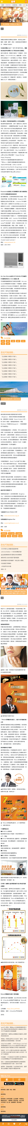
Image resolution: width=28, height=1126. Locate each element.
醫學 (18, 341)
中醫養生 (21, 1099)
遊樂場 (15, 536)
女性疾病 (3, 1102)
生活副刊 (3, 403)
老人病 (8, 1102)
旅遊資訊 (4, 533)
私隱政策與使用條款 (15, 1117)
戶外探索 (11, 533)
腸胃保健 (15, 1100)
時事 (20, 5)
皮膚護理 (13, 1102)
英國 (21, 536)
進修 (8, 343)
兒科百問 (21, 1100)
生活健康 (15, 1099)
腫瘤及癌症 (4, 1100)
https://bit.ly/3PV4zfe (13, 1008)
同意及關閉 (14, 1120)
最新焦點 (3, 1089)
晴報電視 (8, 5)
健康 (2, 5)
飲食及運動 (9, 1099)
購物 (8, 341)
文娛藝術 (19, 533)
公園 (9, 536)
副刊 (24, 5)
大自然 (3, 536)
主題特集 (14, 5)
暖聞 (14, 1089)
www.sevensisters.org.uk (11, 516)
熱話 (11, 1089)
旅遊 (3, 343)
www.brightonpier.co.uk (11, 523)
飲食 (3, 341)
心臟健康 (10, 1100)
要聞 (7, 1089)
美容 (23, 341)
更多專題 (19, 1102)
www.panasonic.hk (9, 242)
